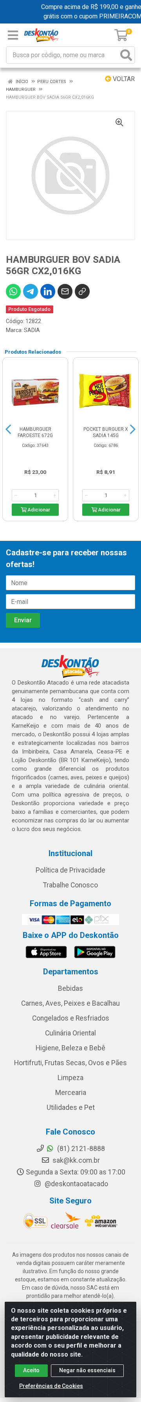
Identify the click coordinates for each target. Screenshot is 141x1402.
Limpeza (70, 1078)
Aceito (31, 1370)
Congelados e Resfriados (70, 1018)
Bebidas (70, 988)
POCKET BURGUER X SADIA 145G (105, 432)
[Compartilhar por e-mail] (65, 291)
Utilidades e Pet (71, 1107)
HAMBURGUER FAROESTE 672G (35, 432)
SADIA (32, 330)
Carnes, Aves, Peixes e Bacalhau (70, 1003)
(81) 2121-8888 (80, 1149)
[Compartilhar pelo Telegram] (30, 291)
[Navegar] (8, 429)
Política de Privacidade (70, 870)
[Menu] (13, 35)
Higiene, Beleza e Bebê (70, 1048)
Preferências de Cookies (51, 1386)
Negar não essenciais (87, 1370)
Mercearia (70, 1093)
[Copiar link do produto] (82, 291)
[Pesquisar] (126, 55)
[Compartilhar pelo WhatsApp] (13, 291)
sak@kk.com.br (75, 1160)
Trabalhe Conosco (70, 885)
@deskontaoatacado (75, 1184)
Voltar (123, 79)
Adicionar (38, 510)
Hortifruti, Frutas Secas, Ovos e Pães (70, 1063)
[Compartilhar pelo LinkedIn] (47, 291)
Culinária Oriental (70, 1033)
